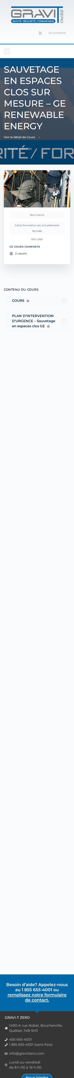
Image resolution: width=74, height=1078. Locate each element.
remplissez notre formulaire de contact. (37, 997)
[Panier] (40, 33)
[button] (7, 51)
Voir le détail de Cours (20, 137)
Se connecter (57, 33)
